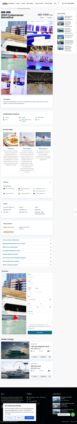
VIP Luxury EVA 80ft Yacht (68, 17)
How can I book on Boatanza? (11, 240)
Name (29, 274)
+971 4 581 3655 (69, 3)
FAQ (55, 3)
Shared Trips (48, 3)
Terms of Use (74, 421)
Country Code (30, 288)
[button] (58, 3)
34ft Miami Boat (69, 35)
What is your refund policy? (10, 247)
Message (30, 311)
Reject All (19, 417)
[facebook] (2, 406)
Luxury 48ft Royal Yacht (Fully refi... (68, 23)
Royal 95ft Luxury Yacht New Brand (68, 30)
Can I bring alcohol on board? (11, 261)
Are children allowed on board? (11, 250)
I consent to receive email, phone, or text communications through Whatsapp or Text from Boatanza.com (39, 326)
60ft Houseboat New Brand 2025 (69, 41)
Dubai (23, 3)
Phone (37, 288)
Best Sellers (30, 3)
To (41, 304)
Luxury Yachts (39, 3)
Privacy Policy (65, 421)
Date (29, 296)
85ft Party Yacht (36, 366)
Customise (10, 417)
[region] (19, 412)
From (29, 304)
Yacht (3, 12)
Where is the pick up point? (10, 265)
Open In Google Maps (8, 232)
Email (29, 281)
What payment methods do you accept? (14, 243)
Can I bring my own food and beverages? (14, 257)
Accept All (29, 417)
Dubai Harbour (12, 8)
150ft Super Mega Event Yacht (40, 346)
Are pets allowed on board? (10, 254)
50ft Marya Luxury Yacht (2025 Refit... (68, 47)
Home (18, 3)
